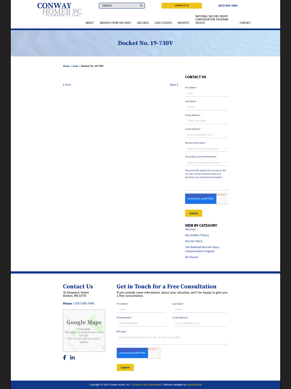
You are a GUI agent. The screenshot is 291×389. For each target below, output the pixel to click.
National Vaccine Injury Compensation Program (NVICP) (211, 19)
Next (173, 84)
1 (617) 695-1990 (83, 303)
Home (66, 66)
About (90, 22)
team (75, 66)
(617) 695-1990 (228, 5)
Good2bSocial (194, 384)
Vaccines (143, 22)
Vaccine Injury (193, 241)
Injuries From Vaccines (115, 22)
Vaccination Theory (197, 235)
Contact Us (182, 5)
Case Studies (163, 22)
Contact (245, 22)
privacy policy (91, 338)
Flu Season (191, 257)
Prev (68, 84)
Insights (183, 22)
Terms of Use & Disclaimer (146, 384)
